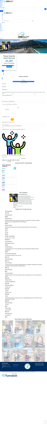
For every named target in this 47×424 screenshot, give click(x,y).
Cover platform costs (6, 116)
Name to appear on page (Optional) (8, 101)
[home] (7, 1)
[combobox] (23, 124)
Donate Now (9, 66)
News (1, 6)
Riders (1, 3)
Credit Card (7, 109)
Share (15, 207)
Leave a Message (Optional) (7, 95)
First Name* (4, 83)
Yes (12, 94)
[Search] (45, 9)
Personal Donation (23, 81)
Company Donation (23, 82)
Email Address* (4, 89)
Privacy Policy (27, 371)
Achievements (2, 7)
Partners (1, 5)
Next (18, 107)
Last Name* (4, 86)
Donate (23, 80)
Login (2, 11)
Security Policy (32, 371)
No (34, 94)
